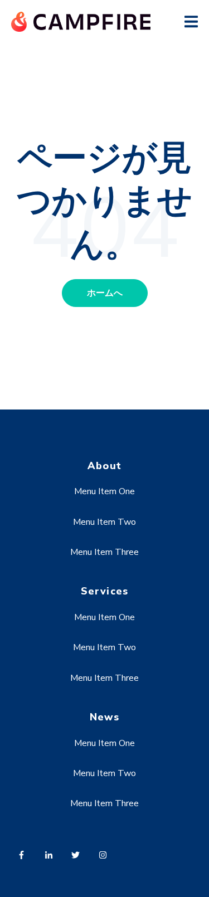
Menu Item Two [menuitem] (104, 522)
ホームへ (105, 293)
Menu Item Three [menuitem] (104, 552)
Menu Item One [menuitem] (104, 491)
